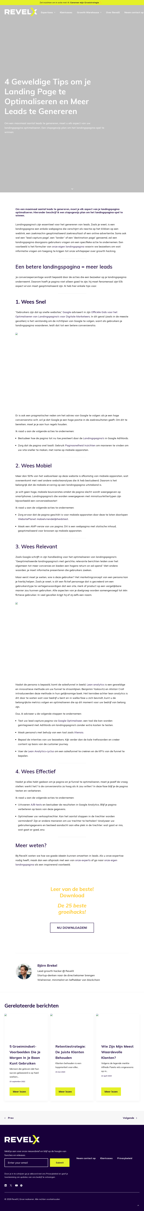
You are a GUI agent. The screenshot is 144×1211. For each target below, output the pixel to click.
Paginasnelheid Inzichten (80, 445)
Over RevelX (113, 12)
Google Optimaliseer (70, 720)
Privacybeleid (124, 1158)
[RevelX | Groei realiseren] (20, 12)
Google (67, 312)
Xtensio (78, 732)
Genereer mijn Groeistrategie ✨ (86, 2)
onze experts (83, 860)
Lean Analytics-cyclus (41, 751)
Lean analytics (95, 684)
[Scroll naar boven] (138, 1205)
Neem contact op (86, 1158)
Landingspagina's (93, 438)
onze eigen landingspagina (68, 246)
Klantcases (66, 12)
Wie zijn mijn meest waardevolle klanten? (117, 1052)
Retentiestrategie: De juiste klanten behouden (70, 1052)
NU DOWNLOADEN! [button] (72, 928)
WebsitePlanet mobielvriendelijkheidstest (43, 519)
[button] (26, 1026)
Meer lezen (19, 1091)
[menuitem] (48, 12)
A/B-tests (36, 804)
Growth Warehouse (88, 12)
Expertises (47, 12)
